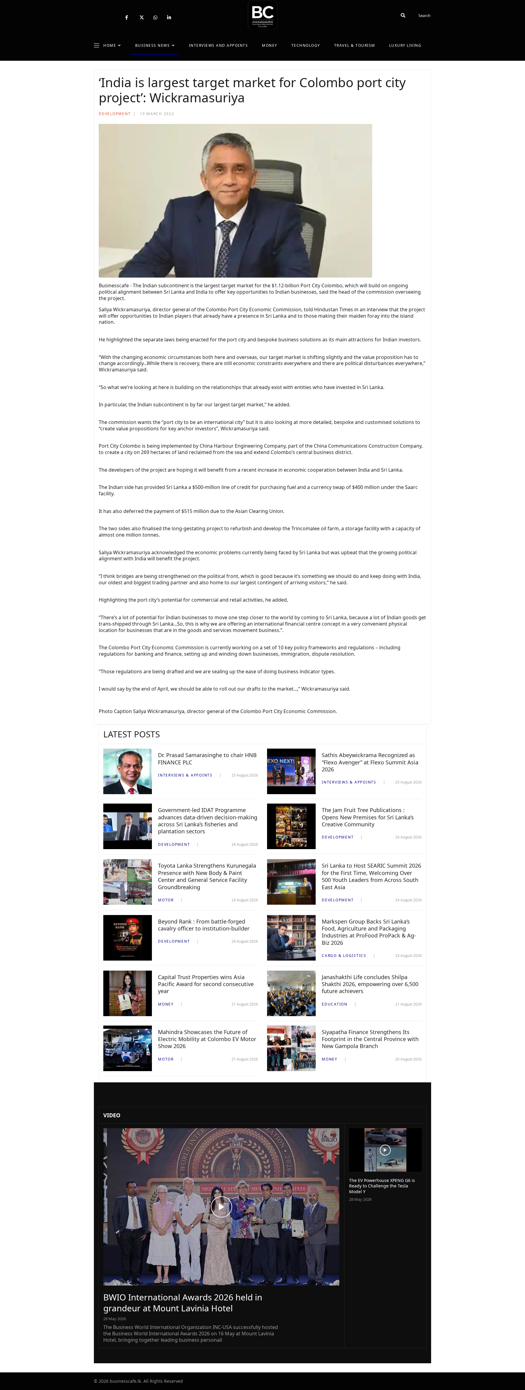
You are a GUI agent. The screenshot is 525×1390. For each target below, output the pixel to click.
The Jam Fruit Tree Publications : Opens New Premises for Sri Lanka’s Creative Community (368, 817)
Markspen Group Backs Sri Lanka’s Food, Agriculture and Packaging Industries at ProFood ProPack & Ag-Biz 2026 (369, 932)
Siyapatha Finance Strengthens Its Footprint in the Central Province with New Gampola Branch (370, 1039)
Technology (305, 45)
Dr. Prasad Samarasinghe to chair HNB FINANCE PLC (207, 758)
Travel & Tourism (354, 45)
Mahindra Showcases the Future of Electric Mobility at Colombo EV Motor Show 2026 (207, 1039)
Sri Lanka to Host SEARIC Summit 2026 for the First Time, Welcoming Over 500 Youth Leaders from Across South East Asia (371, 876)
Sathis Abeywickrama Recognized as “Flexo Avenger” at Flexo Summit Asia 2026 (370, 762)
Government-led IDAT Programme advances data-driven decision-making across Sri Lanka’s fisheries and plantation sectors (207, 820)
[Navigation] (96, 45)
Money (269, 45)
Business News (152, 45)
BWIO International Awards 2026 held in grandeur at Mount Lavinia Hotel (182, 1302)
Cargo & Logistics (344, 955)
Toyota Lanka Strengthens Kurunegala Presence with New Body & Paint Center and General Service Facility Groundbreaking (207, 876)
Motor (166, 900)
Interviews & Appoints (185, 775)
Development (115, 113)
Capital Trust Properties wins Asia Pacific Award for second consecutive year (206, 984)
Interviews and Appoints (218, 45)
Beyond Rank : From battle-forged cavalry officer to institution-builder (203, 925)
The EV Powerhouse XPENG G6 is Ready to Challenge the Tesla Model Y (382, 1185)
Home (109, 45)
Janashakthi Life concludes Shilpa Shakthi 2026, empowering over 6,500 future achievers (370, 984)
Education (335, 1004)
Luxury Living (405, 45)
